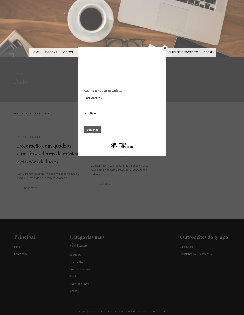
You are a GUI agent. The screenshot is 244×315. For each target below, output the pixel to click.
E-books (51, 52)
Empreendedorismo (183, 52)
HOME (35, 52)
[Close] (165, 48)
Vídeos (68, 52)
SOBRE (208, 52)
